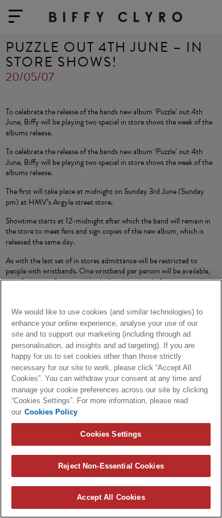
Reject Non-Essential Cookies (111, 466)
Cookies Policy (50, 412)
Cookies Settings (110, 434)
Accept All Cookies (111, 497)
